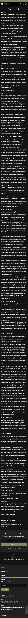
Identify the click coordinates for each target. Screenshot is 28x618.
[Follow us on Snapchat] (17, 602)
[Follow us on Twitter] (5, 602)
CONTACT (14, 0)
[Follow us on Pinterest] (10, 602)
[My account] (23, 4)
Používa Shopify (3, 615)
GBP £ (10, 595)
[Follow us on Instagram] (7, 602)
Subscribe (14, 544)
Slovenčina (3, 595)
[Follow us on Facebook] (2, 602)
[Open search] (20, 4)
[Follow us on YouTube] (12, 602)
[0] (25, 4)
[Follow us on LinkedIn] (14, 602)
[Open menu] (2, 4)
